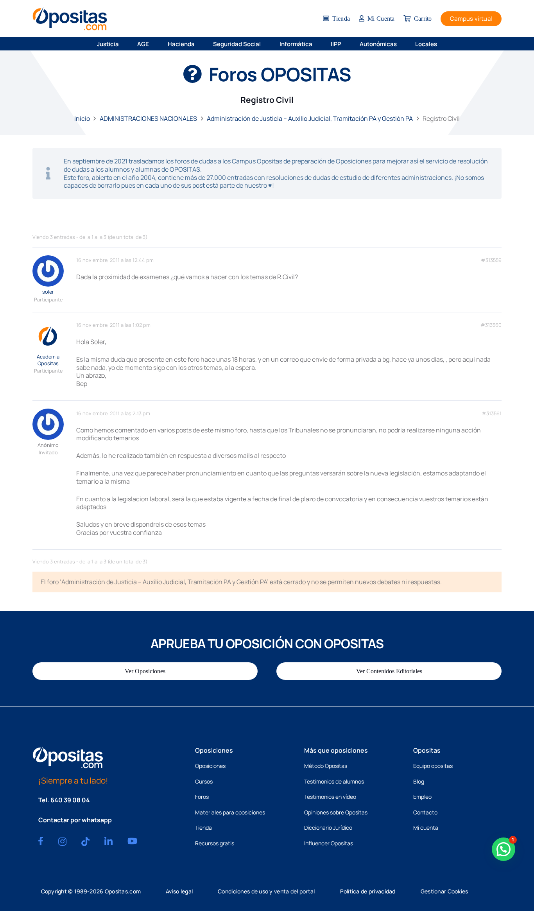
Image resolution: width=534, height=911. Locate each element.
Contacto (425, 812)
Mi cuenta (425, 827)
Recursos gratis (214, 843)
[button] (124, 43)
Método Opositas (325, 765)
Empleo (422, 796)
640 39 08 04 (70, 800)
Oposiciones (210, 765)
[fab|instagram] (62, 841)
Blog (418, 781)
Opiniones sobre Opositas (335, 812)
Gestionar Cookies (444, 891)
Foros (202, 796)
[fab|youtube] (132, 841)
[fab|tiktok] (85, 841)
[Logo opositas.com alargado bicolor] (69, 18)
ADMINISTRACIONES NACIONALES (148, 118)
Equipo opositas (433, 765)
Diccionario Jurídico (328, 827)
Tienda (203, 827)
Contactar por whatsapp (75, 820)
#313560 (491, 325)
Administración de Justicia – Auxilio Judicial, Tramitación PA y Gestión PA (310, 118)
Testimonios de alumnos (334, 781)
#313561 (492, 413)
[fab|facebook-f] (40, 841)
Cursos (204, 781)
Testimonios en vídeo (330, 796)
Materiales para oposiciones (230, 812)
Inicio (82, 118)
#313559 (491, 260)
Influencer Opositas (328, 843)
